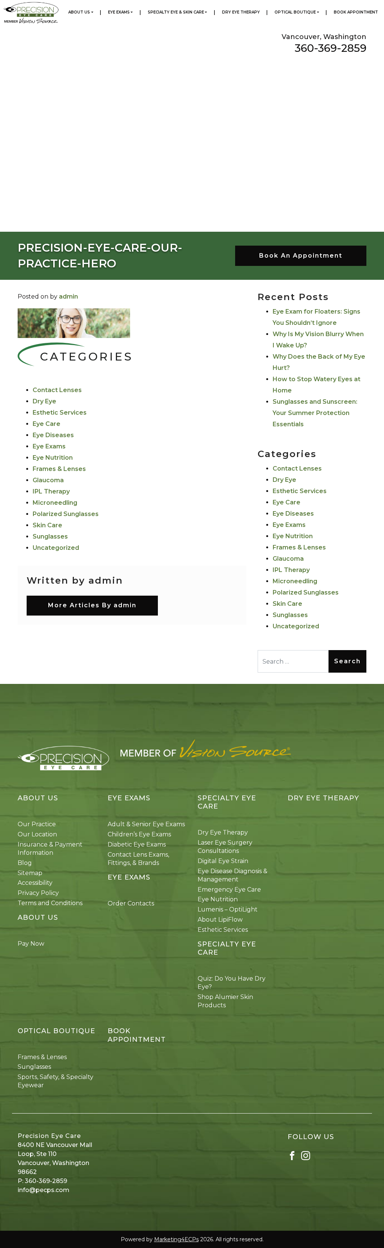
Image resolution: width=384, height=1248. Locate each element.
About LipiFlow (220, 919)
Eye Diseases (53, 435)
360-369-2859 (330, 48)
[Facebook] (292, 1155)
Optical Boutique (295, 12)
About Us (79, 12)
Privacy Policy (38, 892)
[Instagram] (305, 1155)
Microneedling (55, 502)
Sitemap (30, 873)
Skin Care (47, 525)
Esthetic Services (60, 412)
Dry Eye (44, 401)
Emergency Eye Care (229, 889)
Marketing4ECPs (176, 1239)
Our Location (37, 834)
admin (68, 296)
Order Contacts (131, 903)
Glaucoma (48, 480)
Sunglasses (50, 536)
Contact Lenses (57, 390)
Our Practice (37, 824)
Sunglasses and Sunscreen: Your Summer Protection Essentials (315, 413)
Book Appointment (356, 12)
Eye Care (46, 423)
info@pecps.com (43, 1190)
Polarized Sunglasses (66, 514)
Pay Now (31, 943)
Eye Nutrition (53, 457)
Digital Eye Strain (223, 861)
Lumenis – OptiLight (228, 909)
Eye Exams (119, 12)
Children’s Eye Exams (139, 834)
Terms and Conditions (50, 903)
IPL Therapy (51, 491)
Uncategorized (56, 547)
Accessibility (35, 882)
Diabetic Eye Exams (137, 844)
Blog (25, 862)
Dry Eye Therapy (241, 12)
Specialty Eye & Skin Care (176, 12)
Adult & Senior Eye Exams (146, 824)
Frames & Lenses (59, 468)
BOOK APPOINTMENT (137, 1035)
